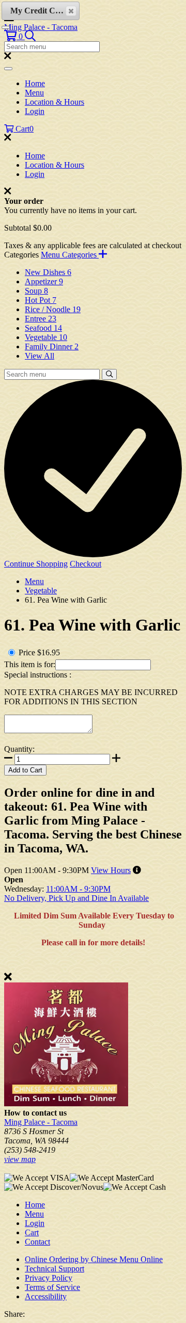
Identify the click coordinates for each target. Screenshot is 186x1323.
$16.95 (48, 652)
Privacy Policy (48, 1277)
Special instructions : (37, 674)
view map (20, 1159)
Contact (37, 1241)
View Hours (111, 870)
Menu (34, 92)
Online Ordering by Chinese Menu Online (94, 1259)
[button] (14, 36)
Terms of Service (52, 1287)
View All (39, 355)
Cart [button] (23, 128)
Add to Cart (25, 770)
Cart (32, 1232)
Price (27, 652)
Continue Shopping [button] (36, 563)
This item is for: (29, 664)
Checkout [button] (85, 563)
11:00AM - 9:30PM (78, 888)
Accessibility (46, 1296)
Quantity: (19, 749)
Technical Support (54, 1268)
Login (34, 111)
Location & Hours (54, 102)
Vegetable (41, 590)
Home (35, 83)
